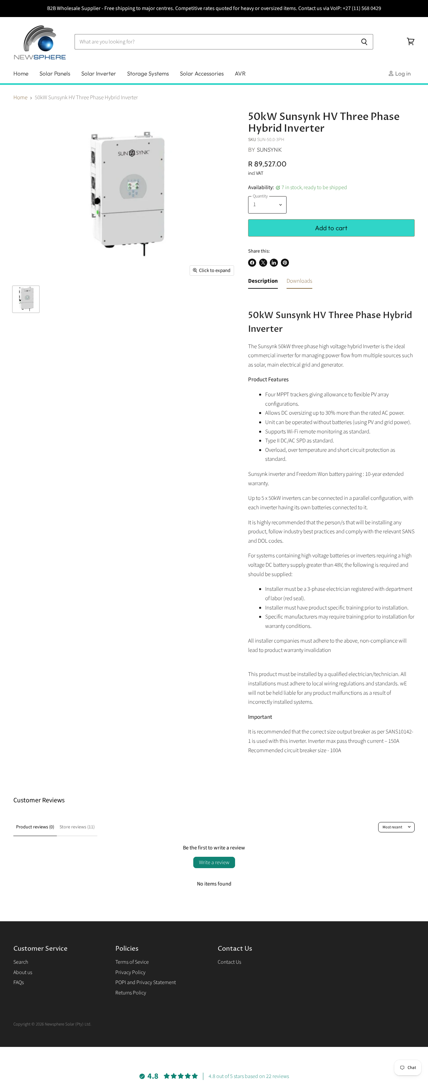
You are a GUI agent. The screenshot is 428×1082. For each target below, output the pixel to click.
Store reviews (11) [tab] (77, 827)
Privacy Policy (130, 972)
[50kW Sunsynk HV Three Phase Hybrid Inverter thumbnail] (26, 299)
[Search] (364, 41)
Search (20, 962)
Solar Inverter (98, 73)
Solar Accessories (202, 73)
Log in (402, 73)
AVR (240, 73)
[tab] (263, 283)
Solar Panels (54, 73)
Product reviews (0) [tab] (35, 827)
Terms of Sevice (132, 962)
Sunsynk (269, 149)
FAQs (18, 982)
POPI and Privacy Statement (145, 982)
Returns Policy (130, 992)
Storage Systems (148, 73)
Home (20, 73)
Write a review (214, 862)
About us (22, 972)
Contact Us (229, 962)
